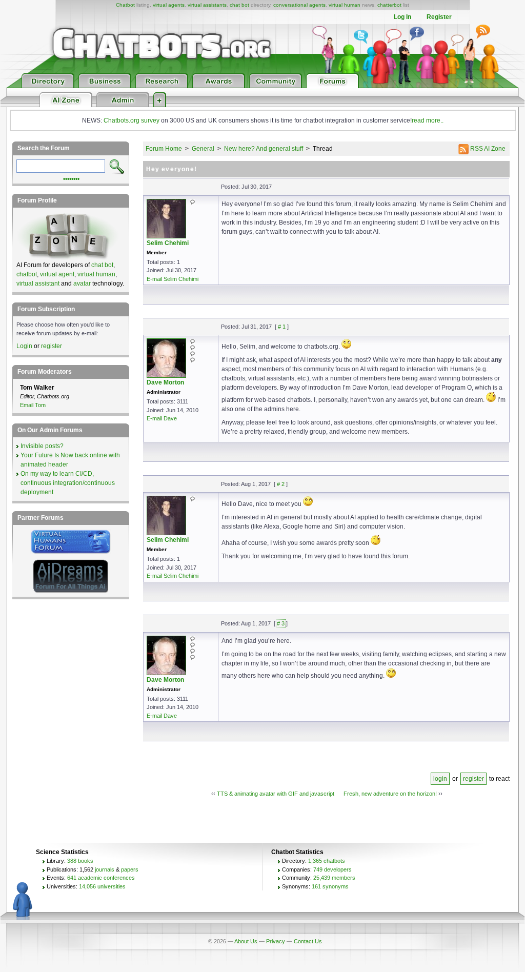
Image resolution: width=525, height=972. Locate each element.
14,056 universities (102, 886)
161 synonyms (330, 886)
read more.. (427, 120)
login (440, 778)
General (203, 148)
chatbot (26, 274)
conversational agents (299, 5)
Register (439, 17)
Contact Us (308, 941)
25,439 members (334, 878)
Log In (402, 17)
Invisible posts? (42, 446)
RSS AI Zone (487, 148)
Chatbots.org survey (131, 120)
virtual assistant (37, 283)
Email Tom (33, 405)
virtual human (344, 5)
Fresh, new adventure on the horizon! (390, 794)
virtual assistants (207, 5)
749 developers (332, 869)
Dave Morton (165, 382)
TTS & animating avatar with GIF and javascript (275, 794)
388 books (80, 861)
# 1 (282, 326)
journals (104, 869)
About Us (245, 941)
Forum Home (164, 148)
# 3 (281, 623)
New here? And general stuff (263, 148)
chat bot (239, 5)
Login (24, 346)
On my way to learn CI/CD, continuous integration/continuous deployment (68, 483)
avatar (82, 283)
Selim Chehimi (168, 243)
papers (129, 869)
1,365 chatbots (326, 861)
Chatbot (125, 5)
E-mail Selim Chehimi (172, 279)
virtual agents (169, 5)
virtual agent (57, 274)
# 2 (281, 484)
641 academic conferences (101, 878)
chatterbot (389, 5)
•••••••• (71, 177)
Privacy (275, 941)
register (473, 778)
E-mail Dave (162, 418)
